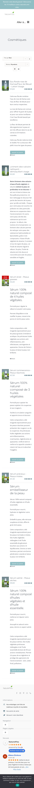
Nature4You (14, 742)
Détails (13, 155)
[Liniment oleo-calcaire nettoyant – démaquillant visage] (5, 170)
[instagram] (20, 693)
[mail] (27, 693)
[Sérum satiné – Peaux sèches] (5, 582)
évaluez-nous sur (16, 751)
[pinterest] (23, 693)
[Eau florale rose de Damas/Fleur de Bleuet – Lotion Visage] (5, 85)
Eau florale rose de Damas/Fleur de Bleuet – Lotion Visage (21, 84)
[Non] (32, 781)
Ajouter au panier (17, 152)
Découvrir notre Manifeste (14, 715)
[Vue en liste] (18, 69)
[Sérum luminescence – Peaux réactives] (5, 374)
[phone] (30, 693)
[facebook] (17, 693)
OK (17, 785)
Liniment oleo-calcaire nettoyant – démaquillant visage (20, 169)
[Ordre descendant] (29, 59)
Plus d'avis (17, 769)
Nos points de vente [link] (12, 711)
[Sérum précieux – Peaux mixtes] (5, 478)
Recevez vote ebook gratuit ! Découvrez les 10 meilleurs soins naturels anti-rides (17, 4)
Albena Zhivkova (14, 755)
